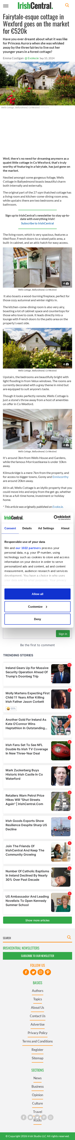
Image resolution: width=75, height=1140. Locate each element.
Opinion (37, 1095)
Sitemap (37, 1058)
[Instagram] (41, 972)
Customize (35, 606)
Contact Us (37, 1016)
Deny (37, 619)
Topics (37, 999)
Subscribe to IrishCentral (37, 223)
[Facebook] (26, 972)
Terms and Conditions (37, 1041)
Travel (37, 1112)
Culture (37, 1103)
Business (38, 1086)
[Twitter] (33, 972)
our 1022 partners (28, 547)
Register (37, 1050)
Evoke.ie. (57, 506)
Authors (37, 991)
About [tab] (65, 528)
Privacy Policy (38, 1033)
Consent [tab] (10, 528)
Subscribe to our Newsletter (37, 956)
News (37, 1078)
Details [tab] (27, 528)
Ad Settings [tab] (46, 528)
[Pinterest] (48, 972)
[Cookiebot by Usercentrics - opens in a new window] (54, 517)
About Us (37, 1007)
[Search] (67, 5)
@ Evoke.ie (32, 58)
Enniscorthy (60, 476)
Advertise (38, 1024)
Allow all (37, 594)
